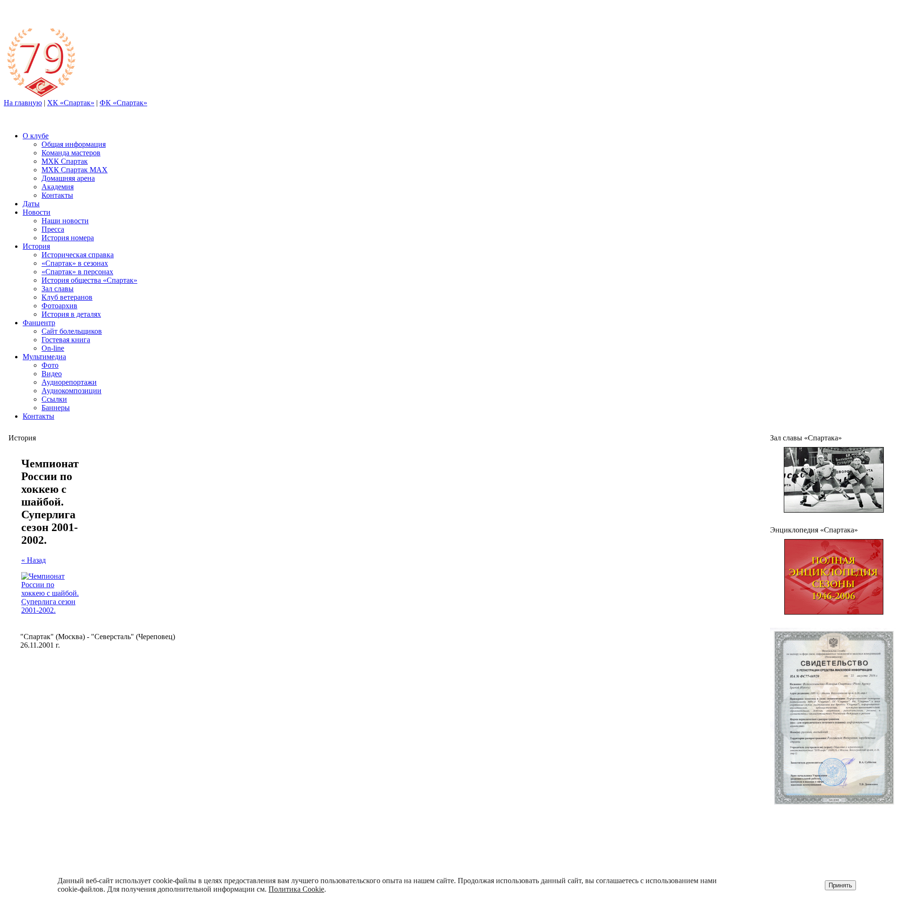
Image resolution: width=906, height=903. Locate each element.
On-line (53, 348)
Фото (50, 365)
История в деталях (71, 314)
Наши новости (65, 221)
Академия (58, 187)
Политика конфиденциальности (826, 844)
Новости (36, 212)
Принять (840, 885)
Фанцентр (39, 323)
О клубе (36, 136)
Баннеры (56, 408)
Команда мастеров (71, 153)
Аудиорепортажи (69, 382)
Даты (31, 204)
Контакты (57, 195)
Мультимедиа (44, 357)
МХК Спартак (65, 161)
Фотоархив (59, 306)
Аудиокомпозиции (71, 391)
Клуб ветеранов (67, 297)
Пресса (53, 229)
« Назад (33, 560)
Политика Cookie (296, 889)
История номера (68, 238)
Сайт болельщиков (72, 331)
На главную (23, 103)
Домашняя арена (68, 178)
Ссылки (54, 399)
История (36, 246)
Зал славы (58, 289)
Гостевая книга (66, 340)
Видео (52, 374)
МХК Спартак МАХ (75, 170)
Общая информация (74, 144)
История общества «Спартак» (89, 280)
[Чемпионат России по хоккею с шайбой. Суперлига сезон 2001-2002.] (50, 610)
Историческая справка (78, 255)
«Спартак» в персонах (77, 272)
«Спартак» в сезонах (75, 263)
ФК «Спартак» (123, 103)
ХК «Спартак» (70, 103)
